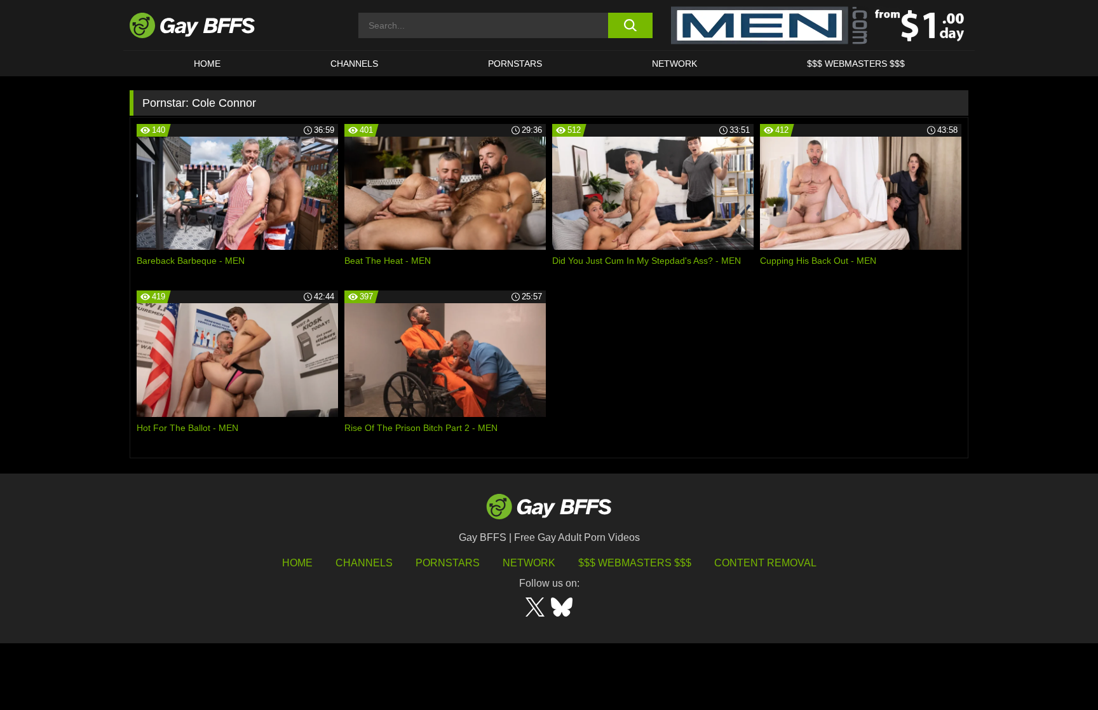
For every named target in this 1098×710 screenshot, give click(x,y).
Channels (364, 562)
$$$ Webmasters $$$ (856, 63)
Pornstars (448, 562)
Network (674, 63)
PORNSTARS (515, 63)
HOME (207, 63)
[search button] (630, 25)
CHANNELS (354, 63)
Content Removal (765, 562)
